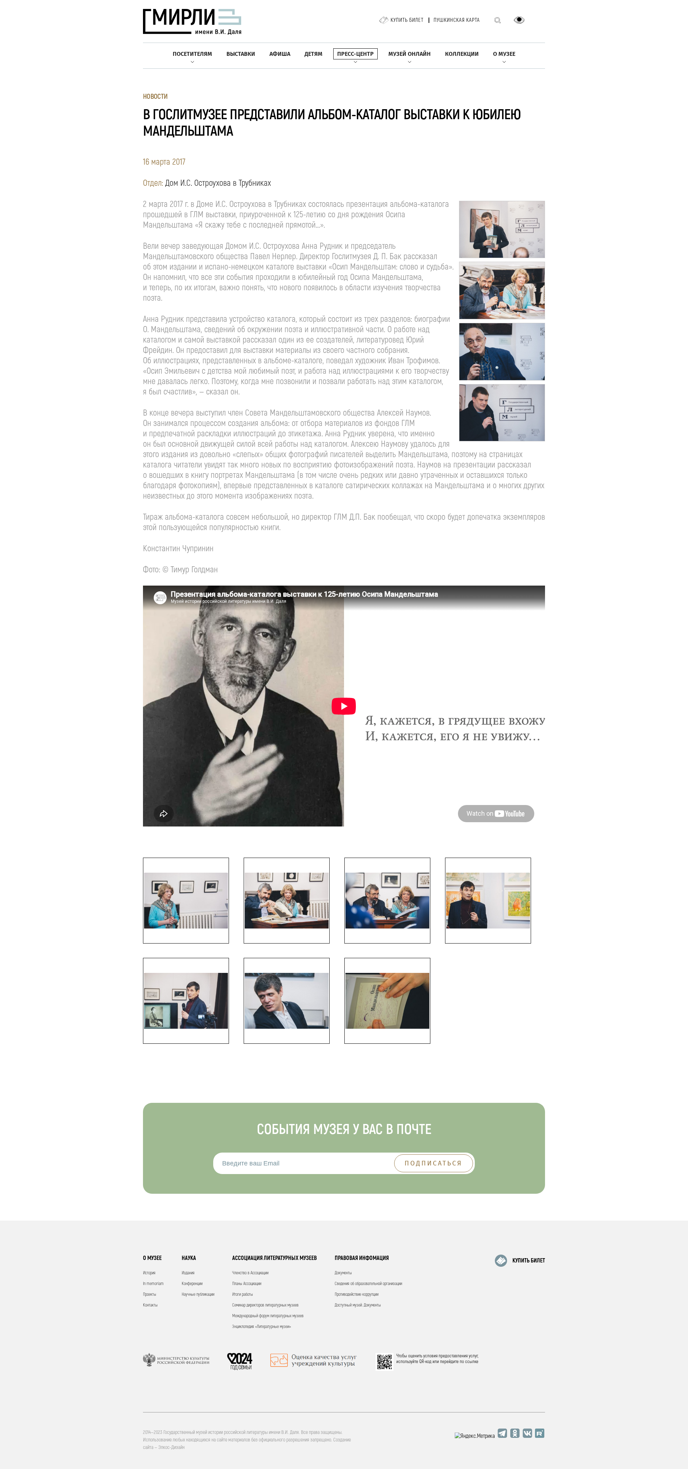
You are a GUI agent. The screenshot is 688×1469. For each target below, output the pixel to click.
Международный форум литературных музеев (268, 1316)
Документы (343, 1273)
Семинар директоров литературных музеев (265, 1305)
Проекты (149, 1294)
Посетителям (192, 53)
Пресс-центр (355, 53)
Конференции (192, 1283)
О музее (504, 53)
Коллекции (462, 53)
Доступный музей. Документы (358, 1305)
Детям (313, 53)
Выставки (240, 53)
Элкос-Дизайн (171, 1447)
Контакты (150, 1305)
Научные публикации (198, 1294)
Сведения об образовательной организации (368, 1283)
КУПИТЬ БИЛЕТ (528, 1260)
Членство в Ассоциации (250, 1273)
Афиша (279, 53)
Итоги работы (242, 1294)
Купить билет (407, 20)
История (149, 1273)
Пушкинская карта (457, 20)
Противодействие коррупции (356, 1294)
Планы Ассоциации (246, 1283)
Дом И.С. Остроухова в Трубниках (218, 183)
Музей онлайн (409, 53)
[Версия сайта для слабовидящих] (519, 20)
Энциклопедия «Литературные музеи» (261, 1326)
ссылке (471, 1361)
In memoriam (153, 1283)
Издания (188, 1273)
